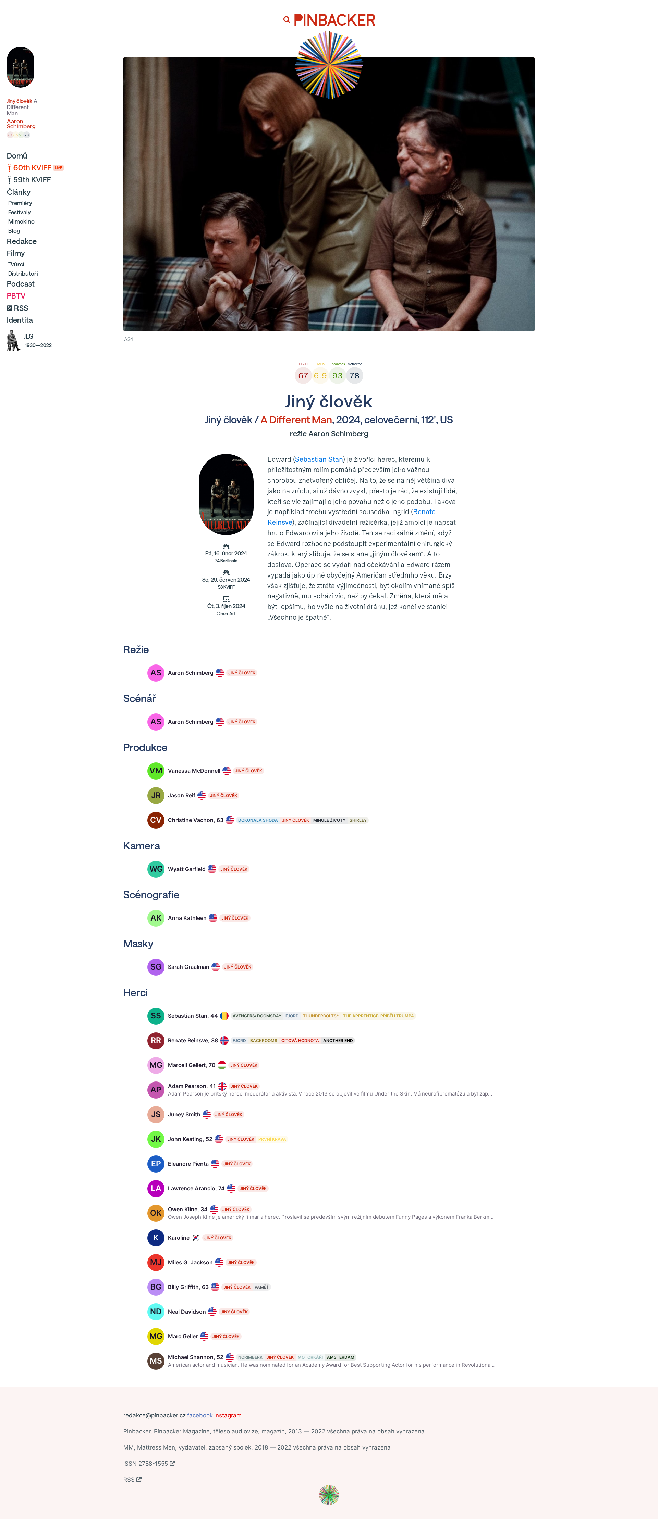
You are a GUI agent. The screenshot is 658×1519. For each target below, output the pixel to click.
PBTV (16, 296)
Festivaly (19, 212)
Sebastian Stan (319, 459)
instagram (228, 1415)
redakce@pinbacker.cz (154, 1415)
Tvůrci (16, 264)
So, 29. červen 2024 (226, 583)
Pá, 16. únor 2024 (226, 557)
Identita (20, 320)
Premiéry (20, 203)
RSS (21, 308)
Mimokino (21, 221)
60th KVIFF (37, 168)
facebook (200, 1415)
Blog (14, 230)
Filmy (16, 253)
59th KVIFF (32, 180)
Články (19, 192)
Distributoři (23, 273)
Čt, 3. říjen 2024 (226, 610)
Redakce (22, 241)
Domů (17, 156)
